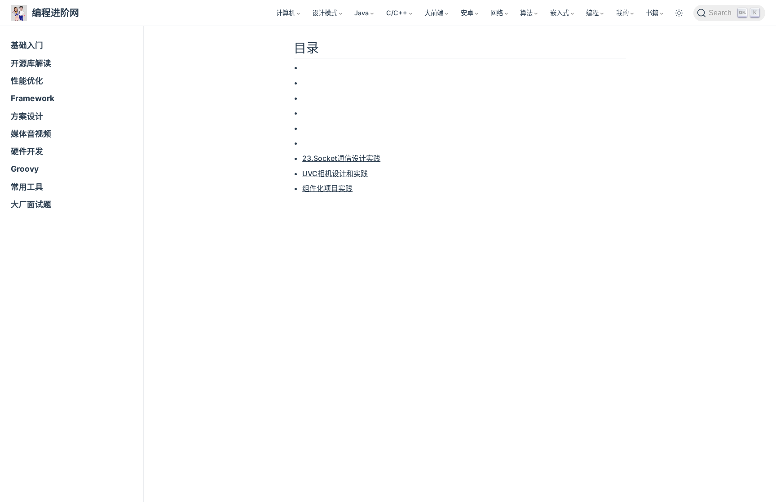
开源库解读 (31, 63)
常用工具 (27, 186)
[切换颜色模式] (679, 13)
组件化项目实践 (327, 188)
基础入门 (27, 45)
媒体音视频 (31, 133)
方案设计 (27, 116)
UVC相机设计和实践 (335, 173)
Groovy (25, 168)
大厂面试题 (31, 204)
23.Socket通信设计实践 (341, 158)
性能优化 (27, 80)
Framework (32, 98)
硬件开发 (27, 151)
